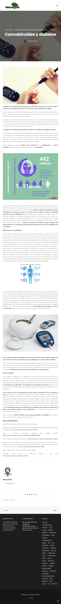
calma (52, 535)
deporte (44, 553)
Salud (45, 29)
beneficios (44, 532)
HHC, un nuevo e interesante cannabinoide (29, 523)
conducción (53, 548)
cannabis (44, 537)
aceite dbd (44, 527)
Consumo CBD (45, 550)
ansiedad (51, 530)
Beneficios (19, 29)
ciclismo (52, 545)
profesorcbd (53, 571)
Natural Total (33, 41)
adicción (44, 530)
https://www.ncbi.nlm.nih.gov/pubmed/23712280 (31, 446)
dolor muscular (51, 555)
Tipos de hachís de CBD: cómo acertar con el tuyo (30, 529)
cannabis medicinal (46, 540)
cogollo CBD (45, 548)
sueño (43, 583)
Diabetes (27, 29)
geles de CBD (51, 560)
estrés (44, 558)
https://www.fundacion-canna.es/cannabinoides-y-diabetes (42, 439)
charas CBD (45, 545)
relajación (45, 578)
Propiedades (39, 29)
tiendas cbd (54, 583)
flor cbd (50, 558)
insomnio (51, 565)
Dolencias (33, 29)
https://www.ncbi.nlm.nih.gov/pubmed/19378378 (24, 430)
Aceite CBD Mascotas (47, 525)
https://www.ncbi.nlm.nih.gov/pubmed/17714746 (15, 456)
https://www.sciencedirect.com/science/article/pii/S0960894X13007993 (21, 435)
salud (50, 581)
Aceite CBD (44, 522)
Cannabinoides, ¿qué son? (29, 526)
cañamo (44, 543)
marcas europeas (46, 568)
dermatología (51, 553)
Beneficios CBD (52, 532)
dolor (43, 555)
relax (51, 578)
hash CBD (44, 565)
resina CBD (44, 581)
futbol (44, 560)
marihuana (44, 571)
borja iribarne (45, 535)
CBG (53, 543)
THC (48, 583)
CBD (23, 29)
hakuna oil (52, 563)
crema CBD (53, 550)
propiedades (45, 573)
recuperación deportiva (48, 576)
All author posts (9, 483)
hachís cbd (44, 563)
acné (50, 527)
